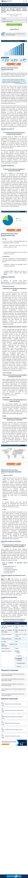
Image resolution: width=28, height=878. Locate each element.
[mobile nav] (26, 1)
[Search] (24, 1)
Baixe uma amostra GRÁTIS (15, 876)
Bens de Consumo (7, 4)
